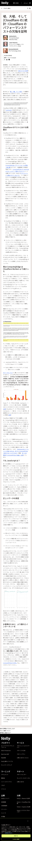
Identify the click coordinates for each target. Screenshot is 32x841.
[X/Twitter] (27, 8)
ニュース (3, 813)
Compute (13, 57)
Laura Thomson (13, 42)
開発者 (3, 778)
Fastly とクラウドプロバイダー (23, 811)
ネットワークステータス (23, 778)
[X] (4, 60)
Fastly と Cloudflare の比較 (23, 802)
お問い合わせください (23, 758)
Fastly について (5, 798)
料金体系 (3, 758)
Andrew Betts (12, 36)
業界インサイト (7, 57)
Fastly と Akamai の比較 (23, 798)
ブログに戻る (6, 8)
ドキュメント (4, 774)
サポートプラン (21, 754)
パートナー (4, 809)
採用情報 (3, 802)
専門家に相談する (5, 733)
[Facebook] (9, 60)
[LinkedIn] (7, 60)
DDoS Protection (6, 750)
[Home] (5, 3)
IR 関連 (3, 816)
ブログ (3, 785)
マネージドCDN (21, 750)
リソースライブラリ (6, 782)
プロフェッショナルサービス (23, 746)
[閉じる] (27, 821)
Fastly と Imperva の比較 (23, 807)
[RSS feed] (30, 8)
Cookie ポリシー (8, 833)
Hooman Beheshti (13, 49)
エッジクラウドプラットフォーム (7, 746)
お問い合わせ (20, 782)
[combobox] (17, 3)
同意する (16, 836)
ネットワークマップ (6, 765)
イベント (3, 789)
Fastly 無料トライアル (7, 761)
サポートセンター (21, 774)
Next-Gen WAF (5, 754)
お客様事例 (4, 806)
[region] (16, 829)
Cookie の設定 (16, 839)
